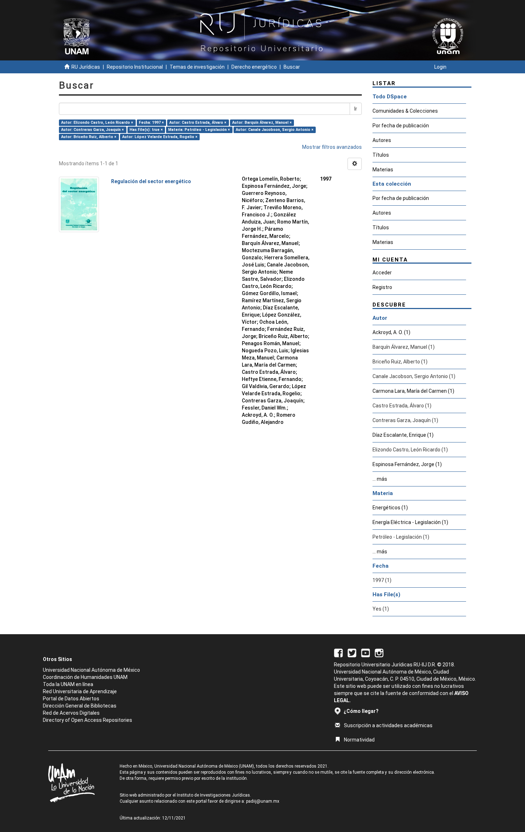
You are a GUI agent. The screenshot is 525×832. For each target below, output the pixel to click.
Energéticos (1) (390, 507)
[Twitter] (352, 652)
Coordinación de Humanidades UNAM (85, 677)
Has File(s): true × (146, 129)
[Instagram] (379, 652)
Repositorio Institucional (135, 67)
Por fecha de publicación (400, 125)
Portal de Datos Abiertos (71, 698)
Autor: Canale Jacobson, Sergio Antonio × (275, 129)
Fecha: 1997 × (151, 122)
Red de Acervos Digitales (71, 713)
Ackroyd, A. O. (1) (391, 332)
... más (379, 479)
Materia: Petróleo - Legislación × (199, 129)
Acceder (382, 272)
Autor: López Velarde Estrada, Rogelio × (160, 136)
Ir (355, 109)
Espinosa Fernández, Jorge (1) (407, 464)
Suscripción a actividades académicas (388, 725)
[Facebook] (338, 652)
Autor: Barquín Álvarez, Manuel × (262, 122)
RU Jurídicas (85, 67)
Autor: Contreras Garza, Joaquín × (92, 129)
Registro (382, 287)
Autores (381, 140)
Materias (382, 169)
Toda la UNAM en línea (68, 684)
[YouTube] (365, 652)
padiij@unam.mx (262, 801)
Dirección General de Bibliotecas (79, 706)
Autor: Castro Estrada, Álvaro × (197, 122)
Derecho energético (254, 67)
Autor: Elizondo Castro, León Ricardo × (97, 122)
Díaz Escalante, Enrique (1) (403, 435)
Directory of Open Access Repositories (87, 720)
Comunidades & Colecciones (405, 111)
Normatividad (359, 740)
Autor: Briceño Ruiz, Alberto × (88, 136)
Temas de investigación (197, 67)
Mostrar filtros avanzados (332, 147)
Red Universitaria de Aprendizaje (80, 691)
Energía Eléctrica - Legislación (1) (410, 522)
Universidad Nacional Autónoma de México (91, 670)
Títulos (380, 155)
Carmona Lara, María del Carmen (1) (413, 391)
